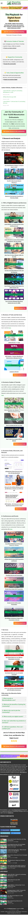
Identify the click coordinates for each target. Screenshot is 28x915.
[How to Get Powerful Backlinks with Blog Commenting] (3, 841)
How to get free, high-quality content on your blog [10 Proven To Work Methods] (16, 866)
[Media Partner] (14, 777)
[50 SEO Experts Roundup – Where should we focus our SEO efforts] (3, 851)
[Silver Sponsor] (14, 821)
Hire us (18, 913)
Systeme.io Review (14, 371)
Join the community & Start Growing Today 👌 (14, 32)
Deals (8, 913)
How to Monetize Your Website (11, 410)
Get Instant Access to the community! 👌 (14, 132)
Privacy (13, 911)
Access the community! (10, 63)
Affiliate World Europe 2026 (9, 97)
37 (14, 868)
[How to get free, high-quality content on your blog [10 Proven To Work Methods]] (3, 867)
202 (17, 841)
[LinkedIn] (13, 910)
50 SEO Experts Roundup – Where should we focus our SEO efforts (16, 850)
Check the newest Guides (20, 444)
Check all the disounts (21, 508)
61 (16, 852)
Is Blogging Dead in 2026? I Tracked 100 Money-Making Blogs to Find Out (16, 891)
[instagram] (14, 910)
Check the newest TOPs (20, 308)
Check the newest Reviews (20, 375)
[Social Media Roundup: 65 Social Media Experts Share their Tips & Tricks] (3, 846)
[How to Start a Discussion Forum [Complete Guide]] (3, 856)
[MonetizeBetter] (14, 2)
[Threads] (16, 910)
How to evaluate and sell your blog (14, 425)
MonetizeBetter (6, 830)
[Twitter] (12, 910)
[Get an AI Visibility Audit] (14, 7)
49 (16, 862)
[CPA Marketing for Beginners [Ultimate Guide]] (3, 862)
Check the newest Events (20, 623)
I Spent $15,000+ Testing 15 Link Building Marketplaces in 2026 (16, 875)
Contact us (13, 913)
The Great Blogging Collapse (11, 165)
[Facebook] (11, 910)
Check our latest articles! (10, 48)
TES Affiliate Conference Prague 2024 (14, 618)
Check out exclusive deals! (10, 79)
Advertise (24, 911)
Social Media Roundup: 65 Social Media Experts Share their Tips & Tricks (16, 845)
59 (16, 857)
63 (15, 847)
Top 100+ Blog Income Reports (14, 180)
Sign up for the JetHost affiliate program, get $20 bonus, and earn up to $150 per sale (14, 488)
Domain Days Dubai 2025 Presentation (14, 589)
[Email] (17, 910)
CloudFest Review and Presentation (14, 575)
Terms (9, 911)
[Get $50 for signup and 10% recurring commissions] (14, 756)
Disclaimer (18, 911)
